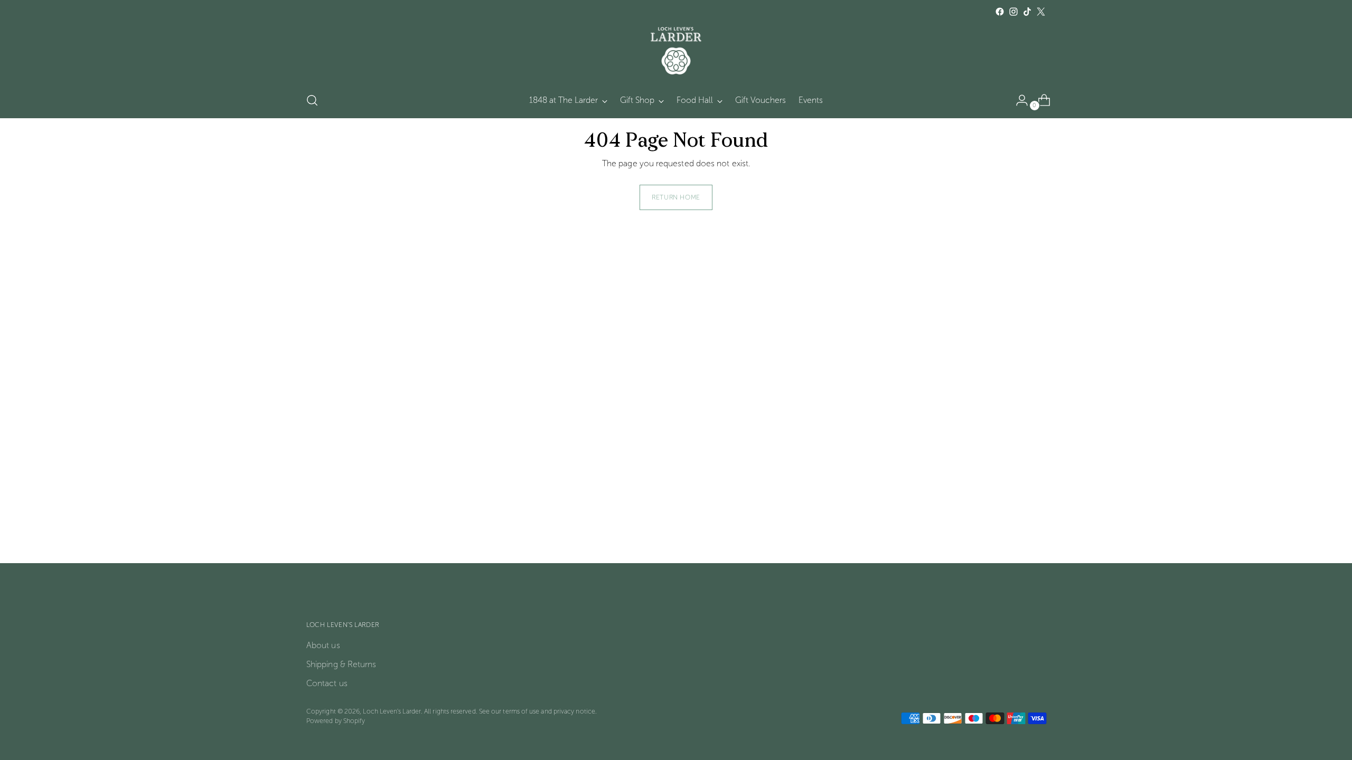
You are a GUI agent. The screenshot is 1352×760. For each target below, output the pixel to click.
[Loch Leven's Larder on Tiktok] (1027, 11)
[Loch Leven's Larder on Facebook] (999, 11)
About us (323, 645)
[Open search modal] (312, 100)
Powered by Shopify (335, 721)
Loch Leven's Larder (392, 711)
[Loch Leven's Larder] (676, 50)
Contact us (327, 683)
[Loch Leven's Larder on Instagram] (1013, 11)
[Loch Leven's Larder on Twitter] (1041, 11)
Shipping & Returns (341, 664)
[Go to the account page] (1017, 100)
